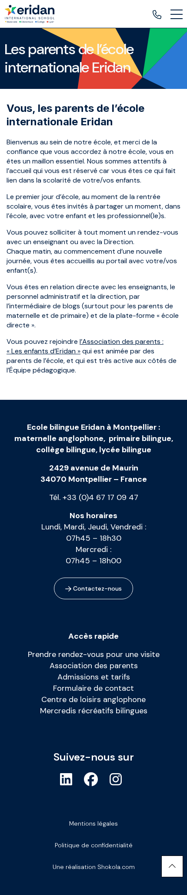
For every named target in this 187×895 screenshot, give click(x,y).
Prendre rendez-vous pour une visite (94, 654)
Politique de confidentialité (94, 845)
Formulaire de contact (93, 688)
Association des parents (94, 665)
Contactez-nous (96, 588)
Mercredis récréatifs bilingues (93, 711)
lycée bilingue (125, 449)
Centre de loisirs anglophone (93, 699)
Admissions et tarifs (93, 677)
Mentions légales (93, 823)
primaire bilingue (140, 438)
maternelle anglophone (59, 438)
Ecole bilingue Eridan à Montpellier (92, 427)
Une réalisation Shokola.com (94, 867)
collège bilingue (66, 449)
